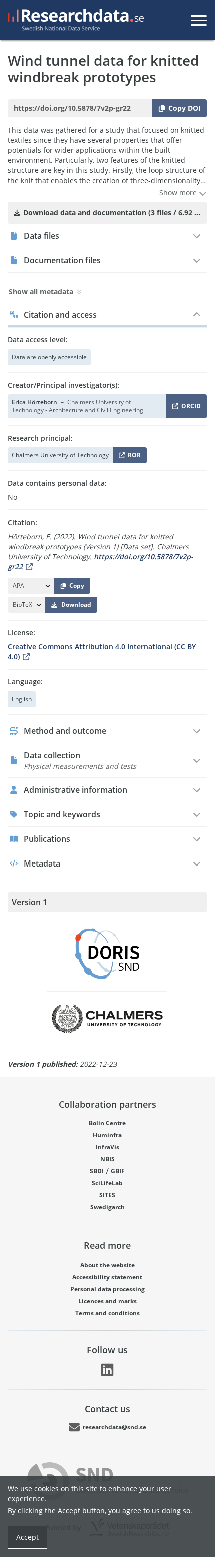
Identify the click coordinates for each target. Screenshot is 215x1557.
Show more (179, 192)
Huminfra (107, 1135)
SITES (108, 1195)
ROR (132, 457)
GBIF (118, 1171)
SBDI (97, 1171)
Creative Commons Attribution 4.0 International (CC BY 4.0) (102, 651)
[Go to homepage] (74, 20)
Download (77, 604)
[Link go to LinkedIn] (107, 1370)
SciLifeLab (107, 1183)
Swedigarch (107, 1207)
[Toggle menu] (199, 20)
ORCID (189, 408)
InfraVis (108, 1147)
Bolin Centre (107, 1123)
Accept (27, 1537)
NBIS (107, 1159)
